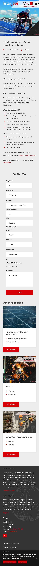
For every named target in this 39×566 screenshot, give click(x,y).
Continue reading (9, 490)
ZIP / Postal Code (12, 227)
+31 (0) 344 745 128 (16, 529)
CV (7, 259)
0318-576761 (7, 162)
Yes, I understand (10, 562)
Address (9, 200)
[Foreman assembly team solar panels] (19, 317)
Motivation (9, 270)
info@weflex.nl (12, 531)
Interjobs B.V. (15, 543)
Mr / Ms (9, 181)
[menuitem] (35, 3)
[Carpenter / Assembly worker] (19, 422)
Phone (9, 230)
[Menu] (35, 3)
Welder (9, 386)
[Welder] (19, 369)
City (7, 218)
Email (8, 239)
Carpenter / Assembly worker (19, 437)
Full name (10, 190)
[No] (37, 558)
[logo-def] (16, 3)
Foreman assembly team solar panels (17, 333)
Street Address (11, 209)
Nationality (10, 249)
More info (22, 562)
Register (6, 513)
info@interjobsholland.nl (27, 155)
